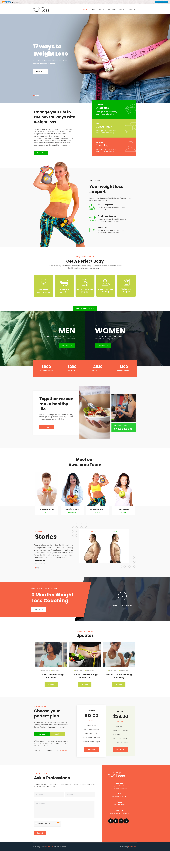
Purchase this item (162, 2)
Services (101, 9)
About (93, 9)
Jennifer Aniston (97, 509)
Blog (120, 9)
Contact (131, 9)
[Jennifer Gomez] (72, 505)
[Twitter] (121, 820)
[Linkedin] (115, 820)
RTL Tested (112, 9)
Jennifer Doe (123, 509)
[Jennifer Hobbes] (46, 505)
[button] (35, 568)
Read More (40, 71)
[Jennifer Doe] (123, 505)
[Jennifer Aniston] (97, 505)
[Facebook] (110, 820)
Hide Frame (16, 2)
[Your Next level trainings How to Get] (51, 654)
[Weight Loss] (41, 9)
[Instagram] (126, 820)
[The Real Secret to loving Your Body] (119, 654)
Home (85, 9)
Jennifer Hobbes (46, 509)
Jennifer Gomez (72, 509)
